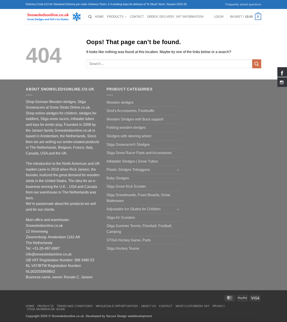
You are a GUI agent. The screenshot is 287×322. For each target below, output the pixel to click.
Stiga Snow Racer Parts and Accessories (139, 153)
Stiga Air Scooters (121, 217)
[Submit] (256, 63)
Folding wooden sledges (126, 127)
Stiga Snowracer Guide (46, 309)
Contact (137, 16)
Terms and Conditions (75, 306)
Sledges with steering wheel (129, 136)
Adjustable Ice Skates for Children (134, 209)
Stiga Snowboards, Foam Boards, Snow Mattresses (138, 198)
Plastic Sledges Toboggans (128, 170)
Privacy (219, 306)
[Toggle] (177, 169)
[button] (218, 16)
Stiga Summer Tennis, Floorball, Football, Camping (139, 229)
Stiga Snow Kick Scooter (126, 186)
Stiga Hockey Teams (123, 248)
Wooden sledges (120, 102)
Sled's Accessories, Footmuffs (130, 111)
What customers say (192, 306)
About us (148, 306)
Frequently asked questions (243, 4)
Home (99, 16)
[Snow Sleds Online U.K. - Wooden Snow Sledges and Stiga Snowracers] (54, 16)
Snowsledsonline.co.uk (68, 316)
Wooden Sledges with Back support (135, 119)
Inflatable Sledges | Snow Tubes (132, 161)
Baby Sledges (118, 178)
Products (115, 16)
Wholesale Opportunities (117, 306)
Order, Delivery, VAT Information (175, 16)
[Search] (90, 17)
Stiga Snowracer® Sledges (128, 144)
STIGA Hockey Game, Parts (129, 240)
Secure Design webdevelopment (129, 316)
